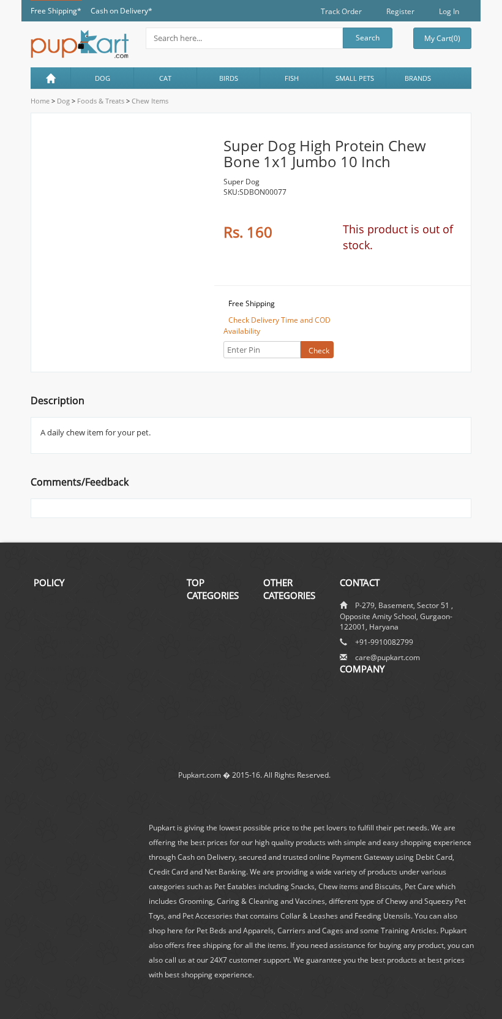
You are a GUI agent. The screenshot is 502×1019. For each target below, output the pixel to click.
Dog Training (285, 614)
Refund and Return (65, 641)
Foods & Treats (99, 100)
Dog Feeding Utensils (208, 643)
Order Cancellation (66, 614)
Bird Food (279, 716)
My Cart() (442, 38)
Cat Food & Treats (205, 731)
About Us (355, 687)
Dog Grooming (212, 686)
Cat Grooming (287, 703)
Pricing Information (66, 655)
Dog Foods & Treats (208, 619)
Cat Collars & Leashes (285, 670)
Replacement (56, 628)
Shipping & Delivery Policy (78, 600)
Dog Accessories (215, 713)
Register (400, 11)
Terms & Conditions (67, 668)
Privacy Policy (57, 682)
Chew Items (149, 100)
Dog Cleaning (286, 627)
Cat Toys (277, 689)
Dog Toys (202, 699)
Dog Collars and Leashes (214, 666)
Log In (449, 11)
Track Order (341, 11)
